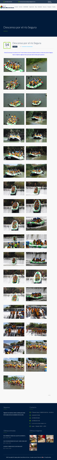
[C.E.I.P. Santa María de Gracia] (7, 6)
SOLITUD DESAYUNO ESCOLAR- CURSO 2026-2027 (15, 441)
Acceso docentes (50, 2)
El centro (16, 6)
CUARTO (15, 46)
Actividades (40, 6)
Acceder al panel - (33, 457)
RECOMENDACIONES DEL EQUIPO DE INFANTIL (14, 435)
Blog (36, 6)
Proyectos (49, 6)
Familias (53, 6)
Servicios (20, 6)
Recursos (45, 6)
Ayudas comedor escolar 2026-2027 (12, 446)
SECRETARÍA (25, 6)
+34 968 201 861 (8, 1)
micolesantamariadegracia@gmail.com (27, 1)
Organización (31, 6)
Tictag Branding (47, 457)
